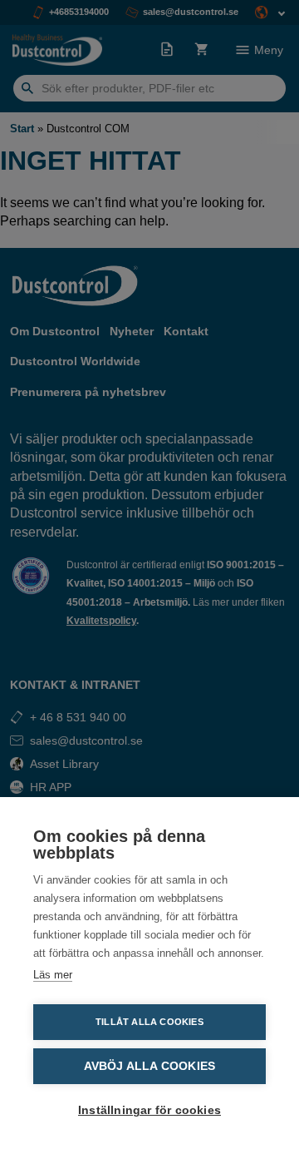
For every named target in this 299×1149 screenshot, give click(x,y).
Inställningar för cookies (149, 1110)
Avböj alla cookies (150, 1066)
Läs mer (52, 974)
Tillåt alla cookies (149, 1022)
